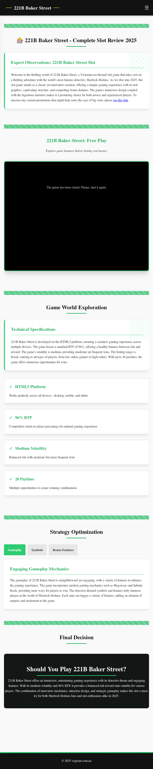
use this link (120, 100)
